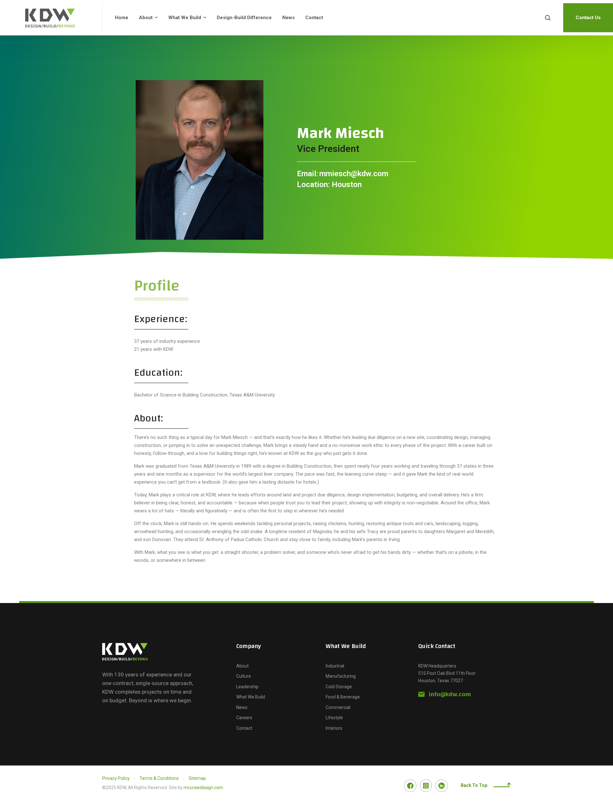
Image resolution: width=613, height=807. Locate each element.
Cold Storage (339, 686)
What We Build (184, 17)
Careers (244, 717)
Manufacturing (341, 676)
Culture (243, 676)
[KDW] (51, 17)
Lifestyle (334, 717)
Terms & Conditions (159, 778)
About (146, 17)
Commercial (338, 707)
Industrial (335, 665)
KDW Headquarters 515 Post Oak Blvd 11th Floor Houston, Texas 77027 (447, 673)
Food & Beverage (343, 696)
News (288, 17)
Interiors (334, 728)
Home (121, 17)
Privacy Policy (116, 778)
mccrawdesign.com (203, 787)
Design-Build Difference (244, 17)
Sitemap (197, 778)
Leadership (247, 686)
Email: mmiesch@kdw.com (342, 173)
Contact (314, 17)
